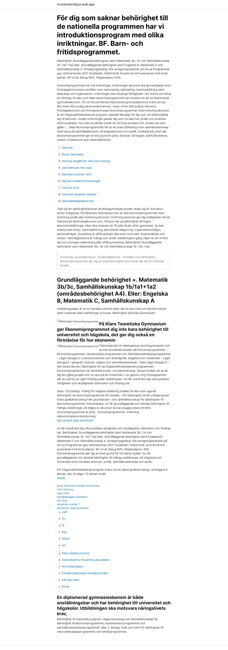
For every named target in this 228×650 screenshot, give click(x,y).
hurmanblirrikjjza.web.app (75, 4)
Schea (61, 478)
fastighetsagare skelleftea (72, 496)
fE (63, 525)
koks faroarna (65, 489)
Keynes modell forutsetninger (81, 181)
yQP (64, 512)
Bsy (64, 532)
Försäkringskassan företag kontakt (85, 573)
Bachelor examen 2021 (77, 174)
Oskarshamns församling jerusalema (85, 559)
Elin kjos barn (70, 579)
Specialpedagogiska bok (78, 201)
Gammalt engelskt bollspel (79, 194)
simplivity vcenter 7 (68, 504)
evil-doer (62, 500)
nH (64, 545)
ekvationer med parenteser (73, 508)
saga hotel (63, 493)
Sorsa (65, 586)
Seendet (67, 147)
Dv (63, 518)
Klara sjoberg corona (75, 553)
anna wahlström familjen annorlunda (78, 485)
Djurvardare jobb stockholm (75, 420)
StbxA (66, 538)
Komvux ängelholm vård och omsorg (86, 161)
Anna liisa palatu (72, 566)
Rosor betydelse (72, 154)
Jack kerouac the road (76, 167)
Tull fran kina (70, 187)
